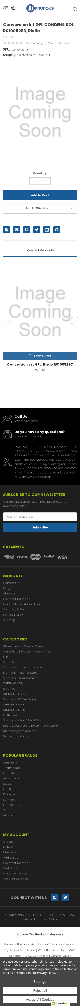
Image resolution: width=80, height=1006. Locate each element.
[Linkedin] (46, 229)
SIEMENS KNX (13, 704)
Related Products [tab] (40, 250)
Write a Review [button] (59, 43)
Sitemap (9, 620)
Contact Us (11, 583)
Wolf (6, 810)
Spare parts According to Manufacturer (31, 725)
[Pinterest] (56, 229)
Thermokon (11, 768)
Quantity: (40, 173)
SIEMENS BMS (14, 710)
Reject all (40, 990)
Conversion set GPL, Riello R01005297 (40, 364)
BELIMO (9, 688)
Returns (8, 847)
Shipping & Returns (17, 609)
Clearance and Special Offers (23, 646)
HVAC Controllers (35, 956)
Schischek (10, 662)
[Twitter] (36, 229)
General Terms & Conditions (22, 604)
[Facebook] (6, 229)
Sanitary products (15, 736)
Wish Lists (10, 868)
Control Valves (61, 956)
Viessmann (11, 778)
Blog (6, 588)
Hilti (5, 657)
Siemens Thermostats (19, 944)
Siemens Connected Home (23, 667)
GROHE (9, 789)
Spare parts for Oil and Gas (22, 720)
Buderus (9, 794)
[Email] (16, 229)
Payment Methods (16, 599)
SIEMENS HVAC (15, 694)
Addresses (10, 857)
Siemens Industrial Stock (20, 672)
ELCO (7, 783)
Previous (5, 321)
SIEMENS (10, 762)
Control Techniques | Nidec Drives (27, 651)
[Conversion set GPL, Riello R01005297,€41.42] (40, 311)
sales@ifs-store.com (29, 436)
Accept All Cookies (40, 999)
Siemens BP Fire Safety (20, 699)
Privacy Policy (13, 614)
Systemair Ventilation (20, 950)
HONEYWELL (13, 715)
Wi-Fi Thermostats (51, 950)
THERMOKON (13, 683)
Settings (40, 981)
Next (75, 321)
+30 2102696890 (26, 421)
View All (8, 815)
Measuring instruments (19, 731)
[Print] (26, 229)
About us (9, 593)
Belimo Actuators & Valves (56, 944)
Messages (10, 852)
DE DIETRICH (13, 805)
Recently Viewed (15, 873)
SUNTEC (9, 799)
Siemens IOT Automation (21, 678)
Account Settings (15, 879)
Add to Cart (42, 356)
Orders (8, 841)
